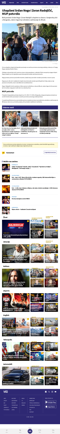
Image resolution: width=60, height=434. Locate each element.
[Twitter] (49, 392)
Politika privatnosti (35, 405)
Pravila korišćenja (35, 403)
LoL (4, 306)
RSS (30, 409)
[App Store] (50, 406)
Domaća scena (35, 302)
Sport (5, 400)
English (34, 317)
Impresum (32, 400)
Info (5, 398)
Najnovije (11, 2)
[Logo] (4, 2)
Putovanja (6, 409)
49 (8, 197)
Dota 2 (47, 303)
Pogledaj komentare (50, 152)
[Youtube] (55, 392)
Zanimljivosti (35, 366)
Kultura (14, 398)
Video (23, 398)
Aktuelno (48, 253)
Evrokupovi (15, 207)
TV (22, 400)
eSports (14, 403)
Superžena (14, 400)
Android (48, 341)
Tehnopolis (15, 405)
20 (3, 152)
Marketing (32, 398)
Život (5, 405)
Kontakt (32, 412)
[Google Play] (50, 402)
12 (8, 186)
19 (8, 207)
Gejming (48, 351)
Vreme (23, 405)
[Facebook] (46, 392)
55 (8, 165)
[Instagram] (52, 392)
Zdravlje (6, 407)
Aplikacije (32, 407)
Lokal (13, 409)
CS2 (32, 295)
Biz (4, 403)
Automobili (14, 407)
